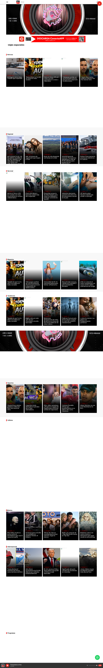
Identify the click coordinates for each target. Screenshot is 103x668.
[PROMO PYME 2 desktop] (52, 39)
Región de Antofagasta (10, 75)
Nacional (47, 75)
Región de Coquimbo (47, 154)
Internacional (47, 316)
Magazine (29, 75)
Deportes (84, 75)
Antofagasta (65, 154)
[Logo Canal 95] (18, 2)
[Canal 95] (7, 2)
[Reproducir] (99, 3)
